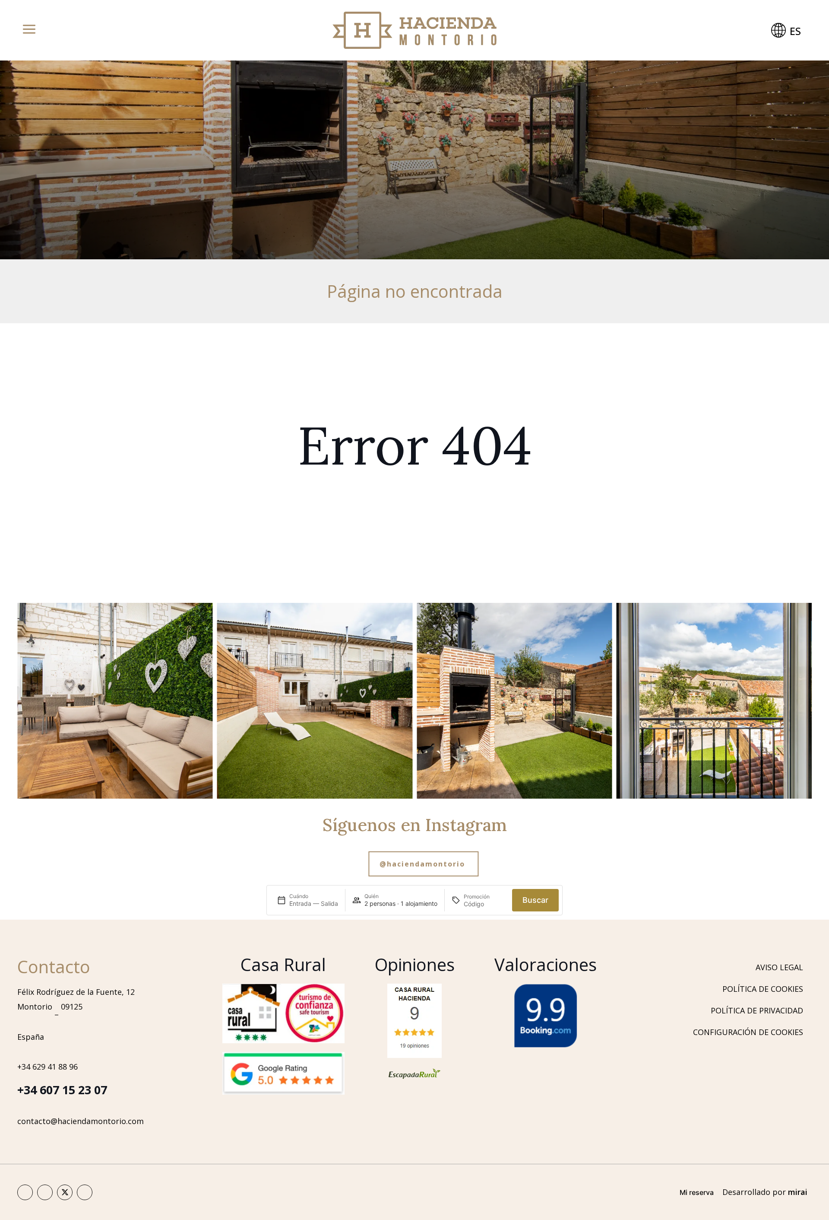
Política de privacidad (757, 1010)
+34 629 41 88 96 (47, 1066)
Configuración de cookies (748, 1032)
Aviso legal (779, 967)
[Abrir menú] (29, 30)
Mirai (797, 1192)
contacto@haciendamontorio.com (80, 1121)
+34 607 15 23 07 (62, 1090)
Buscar (535, 900)
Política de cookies (762, 989)
